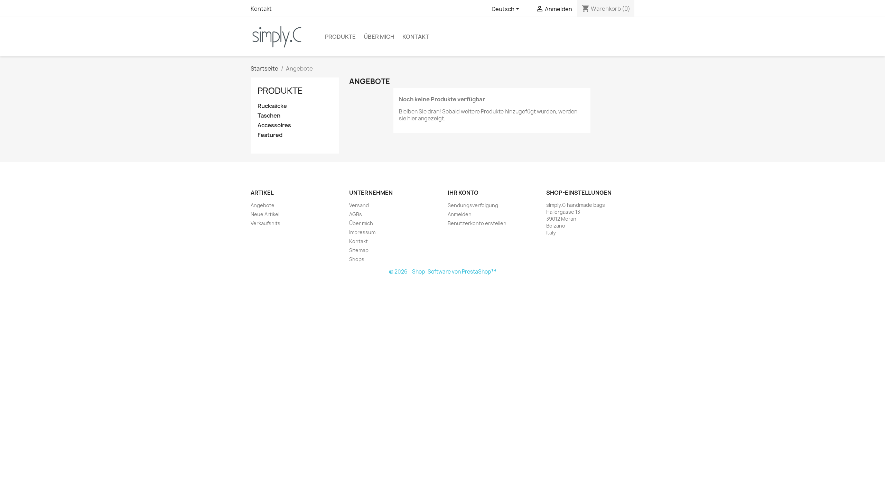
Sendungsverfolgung (473, 205)
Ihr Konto (463, 192)
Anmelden (460, 214)
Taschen (269, 115)
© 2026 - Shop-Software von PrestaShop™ (442, 271)
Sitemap (359, 250)
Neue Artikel (265, 214)
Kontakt (261, 8)
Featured (270, 135)
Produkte (340, 36)
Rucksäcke (272, 106)
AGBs (355, 214)
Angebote (262, 205)
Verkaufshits (265, 223)
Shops (356, 259)
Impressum (362, 232)
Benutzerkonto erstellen (477, 223)
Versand (359, 205)
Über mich (379, 36)
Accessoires (274, 125)
